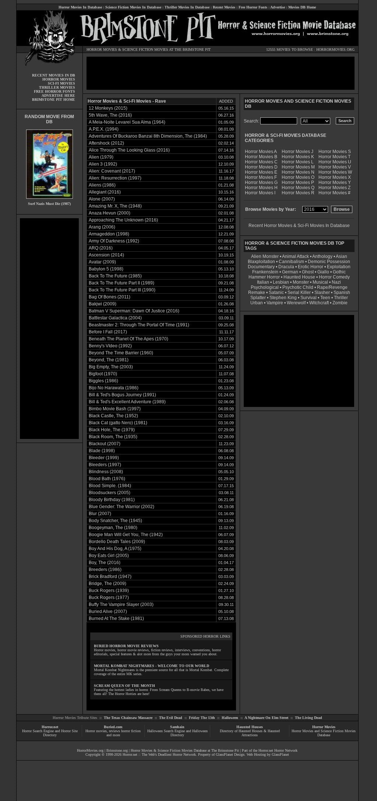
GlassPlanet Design (230, 754)
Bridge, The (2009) (107, 583)
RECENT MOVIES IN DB (53, 75)
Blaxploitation (261, 261)
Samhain (177, 727)
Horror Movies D (261, 167)
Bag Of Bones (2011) (109, 297)
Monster (301, 282)
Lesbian (281, 282)
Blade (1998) (102, 450)
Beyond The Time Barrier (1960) (121, 352)
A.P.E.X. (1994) (104, 129)
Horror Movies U (334, 161)
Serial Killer (299, 292)
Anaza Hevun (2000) (109, 213)
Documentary (261, 266)
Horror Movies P (298, 182)
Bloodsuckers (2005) (109, 492)
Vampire (275, 302)
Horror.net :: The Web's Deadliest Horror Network (159, 754)
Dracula (286, 266)
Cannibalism (291, 261)
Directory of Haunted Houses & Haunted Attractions (250, 733)
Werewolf (296, 302)
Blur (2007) (100, 513)
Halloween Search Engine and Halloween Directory (177, 733)
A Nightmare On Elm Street (266, 718)
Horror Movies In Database (80, 7)
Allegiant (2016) (105, 192)
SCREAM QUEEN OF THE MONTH (124, 686)
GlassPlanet (280, 754)
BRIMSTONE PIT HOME (53, 100)
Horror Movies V (334, 167)
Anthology (322, 256)
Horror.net (50, 727)
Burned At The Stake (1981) (116, 618)
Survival (308, 297)
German (290, 271)
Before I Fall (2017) (108, 331)
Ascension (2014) (106, 255)
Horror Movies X (334, 177)
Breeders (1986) (105, 569)
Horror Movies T (334, 156)
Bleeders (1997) (105, 464)
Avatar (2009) (102, 262)
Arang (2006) (102, 227)
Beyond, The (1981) (108, 359)
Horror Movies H (261, 187)
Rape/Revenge (332, 287)
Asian (341, 256)
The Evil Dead (170, 718)
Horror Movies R (298, 192)
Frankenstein (265, 271)
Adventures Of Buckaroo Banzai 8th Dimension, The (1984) (148, 136)
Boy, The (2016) (104, 562)
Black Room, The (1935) (113, 436)
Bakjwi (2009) (102, 303)
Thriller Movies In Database (187, 7)
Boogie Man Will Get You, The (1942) (126, 534)
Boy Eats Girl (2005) (109, 555)
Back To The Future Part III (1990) (122, 290)
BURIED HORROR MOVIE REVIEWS (126, 646)
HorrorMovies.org (90, 750)
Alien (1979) (101, 157)
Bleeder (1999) (104, 457)
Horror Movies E (261, 172)
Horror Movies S (334, 151)
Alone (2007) (102, 199)
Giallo (323, 271)
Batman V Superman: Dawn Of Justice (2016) (134, 310)
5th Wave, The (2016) (110, 115)
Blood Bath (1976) (107, 478)
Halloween (230, 718)
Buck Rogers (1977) (109, 597)
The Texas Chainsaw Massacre (128, 718)
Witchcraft (319, 302)
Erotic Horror (310, 266)
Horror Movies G (261, 182)
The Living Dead (308, 718)
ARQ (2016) (101, 248)
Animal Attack (295, 256)
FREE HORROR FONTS (54, 91)
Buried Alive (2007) (108, 611)
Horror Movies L (298, 161)
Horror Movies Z (334, 187)
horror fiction (131, 731)
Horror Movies (323, 727)
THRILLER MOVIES (57, 87)
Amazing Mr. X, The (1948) (115, 206)
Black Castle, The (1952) (113, 415)
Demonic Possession (329, 261)
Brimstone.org (117, 750)
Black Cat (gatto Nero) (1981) (118, 422)
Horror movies (96, 731)
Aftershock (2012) (106, 143)
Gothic (339, 271)
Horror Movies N (298, 172)
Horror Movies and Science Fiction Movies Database (324, 733)
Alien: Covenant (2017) (112, 171)
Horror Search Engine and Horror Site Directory (50, 733)
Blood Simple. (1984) (110, 485)
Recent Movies (224, 7)
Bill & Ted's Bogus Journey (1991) (122, 394)
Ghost (308, 271)
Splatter (258, 297)
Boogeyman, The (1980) (113, 527)
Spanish (342, 292)
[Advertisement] (49, 328)
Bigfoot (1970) (103, 373)
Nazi (336, 282)
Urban (256, 302)
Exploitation (338, 266)
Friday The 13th (202, 718)
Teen (325, 297)
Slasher (322, 292)
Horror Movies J (297, 151)
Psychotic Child (297, 287)
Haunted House (299, 277)
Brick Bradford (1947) (110, 576)
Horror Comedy (334, 277)
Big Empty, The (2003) (111, 366)
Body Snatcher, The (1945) (115, 520)
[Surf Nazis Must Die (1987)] (49, 200)
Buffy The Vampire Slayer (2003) (121, 604)
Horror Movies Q (298, 187)
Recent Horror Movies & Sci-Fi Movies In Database (299, 225)
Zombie (340, 302)
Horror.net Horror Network (277, 750)
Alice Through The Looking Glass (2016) (129, 150)
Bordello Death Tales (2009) (117, 541)
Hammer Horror (264, 277)
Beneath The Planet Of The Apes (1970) (128, 338)
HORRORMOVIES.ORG (335, 49)
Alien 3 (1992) (103, 164)
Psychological (265, 287)
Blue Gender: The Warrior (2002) (121, 506)
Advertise (277, 7)
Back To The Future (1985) (115, 276)
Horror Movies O (298, 177)
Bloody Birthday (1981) (112, 499)
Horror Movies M (298, 167)
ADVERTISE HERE (58, 95)
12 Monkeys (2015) (108, 108)
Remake (256, 292)
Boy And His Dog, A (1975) (115, 548)
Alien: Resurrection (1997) (115, 178)
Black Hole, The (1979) (112, 429)
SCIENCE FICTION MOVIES (145, 49)
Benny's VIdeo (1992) (110, 345)
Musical (320, 282)
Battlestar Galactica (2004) (115, 317)
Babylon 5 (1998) (106, 269)
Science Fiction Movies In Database (133, 7)
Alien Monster (265, 256)
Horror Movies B (261, 156)
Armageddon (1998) (109, 234)
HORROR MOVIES (102, 49)
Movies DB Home (302, 7)
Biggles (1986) (103, 380)
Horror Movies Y (334, 182)
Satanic (276, 292)
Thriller (341, 297)
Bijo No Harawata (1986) (113, 387)
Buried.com (113, 727)
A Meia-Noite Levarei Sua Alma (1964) (127, 122)
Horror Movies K (298, 156)
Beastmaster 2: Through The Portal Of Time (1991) (139, 324)
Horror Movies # (334, 192)
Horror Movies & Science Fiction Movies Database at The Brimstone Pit (185, 750)
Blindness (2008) (106, 471)
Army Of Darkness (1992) (114, 241)
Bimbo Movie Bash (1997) (115, 408)
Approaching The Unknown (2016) (123, 220)
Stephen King (283, 297)
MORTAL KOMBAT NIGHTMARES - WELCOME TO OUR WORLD (151, 666)
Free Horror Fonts (253, 7)
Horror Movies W (335, 172)
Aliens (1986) (102, 185)
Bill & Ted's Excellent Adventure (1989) (127, 401)
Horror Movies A (261, 151)
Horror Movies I (260, 192)
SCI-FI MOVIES (61, 83)
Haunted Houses (249, 727)
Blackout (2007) (104, 443)
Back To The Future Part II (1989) (121, 283)
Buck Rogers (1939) (109, 590)
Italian (263, 282)
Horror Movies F (261, 177)
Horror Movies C (261, 161)
